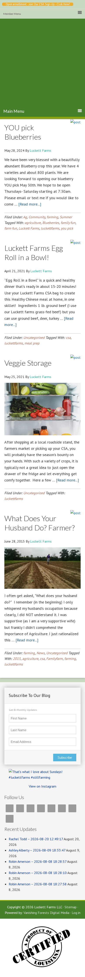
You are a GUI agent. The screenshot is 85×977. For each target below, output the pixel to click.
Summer (66, 217)
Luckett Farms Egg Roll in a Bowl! (33, 252)
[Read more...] (29, 204)
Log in (76, 912)
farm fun (10, 228)
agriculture (33, 222)
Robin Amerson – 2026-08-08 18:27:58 (38, 884)
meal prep (31, 343)
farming (52, 217)
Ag (25, 217)
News (40, 653)
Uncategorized (34, 337)
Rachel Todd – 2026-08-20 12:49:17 (36, 839)
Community (37, 217)
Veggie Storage (27, 362)
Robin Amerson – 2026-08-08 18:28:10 (38, 873)
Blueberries (50, 222)
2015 (17, 658)
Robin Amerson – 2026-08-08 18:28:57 (37, 861)
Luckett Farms (29, 228)
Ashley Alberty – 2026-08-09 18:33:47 (37, 850)
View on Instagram (42, 786)
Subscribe (65, 757)
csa (68, 337)
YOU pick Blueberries (22, 132)
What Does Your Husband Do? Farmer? (39, 523)
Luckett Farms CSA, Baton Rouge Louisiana (42, 70)
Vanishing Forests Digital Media (46, 912)
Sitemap (70, 907)
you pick (67, 228)
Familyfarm (54, 658)
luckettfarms (50, 228)
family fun (68, 222)
